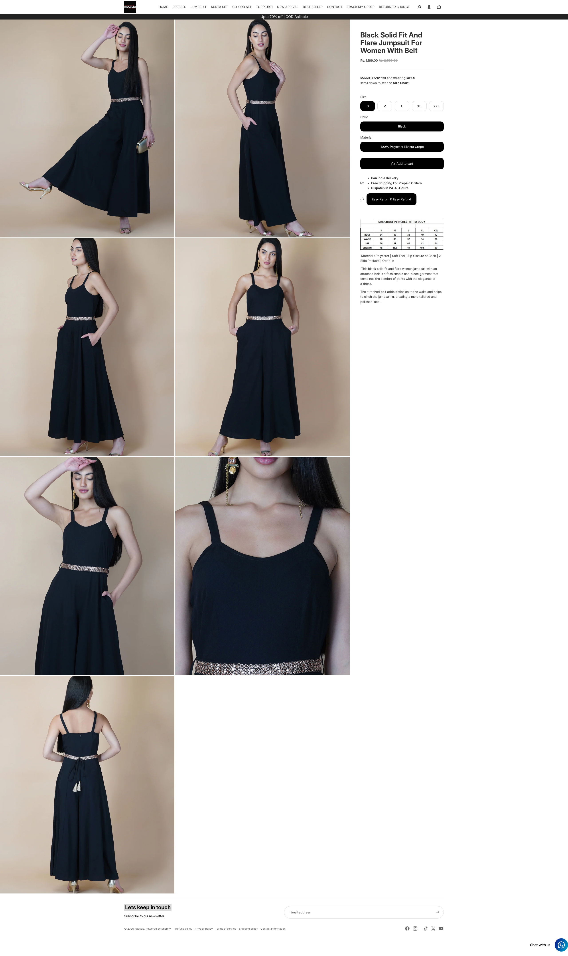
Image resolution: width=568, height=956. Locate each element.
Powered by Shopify (158, 928)
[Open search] (420, 7)
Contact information (273, 928)
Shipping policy (248, 928)
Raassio (139, 928)
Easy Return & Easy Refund (391, 199)
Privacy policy (204, 928)
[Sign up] (437, 912)
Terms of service (225, 928)
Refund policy (183, 928)
